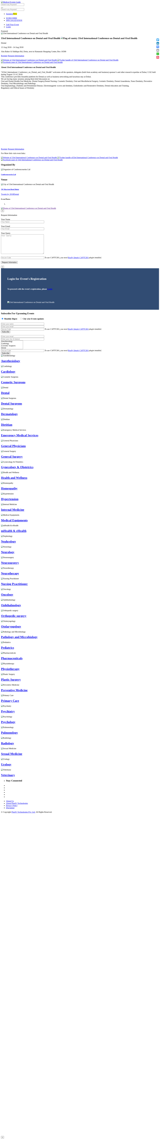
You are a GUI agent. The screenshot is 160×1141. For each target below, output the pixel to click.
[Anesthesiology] (12, 342)
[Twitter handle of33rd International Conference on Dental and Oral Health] (87, 157)
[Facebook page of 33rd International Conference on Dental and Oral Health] (32, 160)
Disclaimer (10, 808)
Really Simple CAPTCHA (78, 258)
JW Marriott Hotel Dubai (10, 189)
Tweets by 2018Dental (10, 194)
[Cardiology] (12, 344)
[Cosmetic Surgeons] (12, 346)
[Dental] (12, 348)
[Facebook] (32, 62)
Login (8, 27)
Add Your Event (12, 25)
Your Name (5, 219)
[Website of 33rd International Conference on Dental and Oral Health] (29, 60)
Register (4, 56)
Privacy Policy (12, 805)
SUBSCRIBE (11, 18)
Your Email (5, 226)
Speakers (9, 14)
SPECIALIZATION (14, 20)
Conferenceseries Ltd (8, 174)
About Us (10, 801)
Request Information (16, 56)
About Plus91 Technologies (17, 803)
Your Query (5, 233)
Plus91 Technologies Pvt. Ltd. (23, 812)
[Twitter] (87, 60)
